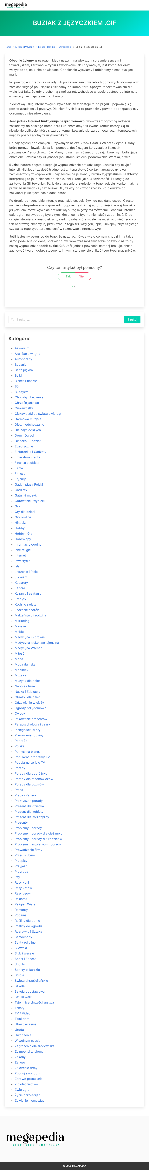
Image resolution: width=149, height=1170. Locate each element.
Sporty (20, 964)
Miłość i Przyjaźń (24, 46)
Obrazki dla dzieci (28, 697)
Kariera (20, 588)
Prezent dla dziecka (29, 806)
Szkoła (20, 986)
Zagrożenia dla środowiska (35, 1046)
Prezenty (21, 822)
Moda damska (25, 664)
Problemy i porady (28, 828)
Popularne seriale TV (30, 762)
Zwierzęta (22, 1090)
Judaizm (21, 577)
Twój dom (22, 1019)
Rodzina (21, 915)
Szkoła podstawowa (30, 991)
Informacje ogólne (28, 544)
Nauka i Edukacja (27, 692)
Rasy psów (23, 893)
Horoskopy (23, 539)
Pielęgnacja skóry (28, 730)
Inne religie (23, 550)
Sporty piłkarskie (27, 970)
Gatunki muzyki (26, 495)
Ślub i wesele (24, 953)
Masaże (20, 626)
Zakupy (20, 1062)
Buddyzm (22, 392)
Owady (20, 713)
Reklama (21, 899)
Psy (17, 877)
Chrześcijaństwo (27, 403)
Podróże (21, 741)
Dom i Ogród (24, 435)
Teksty (19, 1008)
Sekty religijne (25, 942)
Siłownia (21, 948)
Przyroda (21, 871)
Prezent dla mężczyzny (32, 817)
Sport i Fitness (25, 959)
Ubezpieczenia (25, 1024)
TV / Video (22, 1013)
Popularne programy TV (32, 757)
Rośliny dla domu (27, 921)
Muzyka (20, 675)
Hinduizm (22, 523)
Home (8, 46)
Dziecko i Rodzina (28, 441)
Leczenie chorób (27, 610)
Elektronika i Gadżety (30, 452)
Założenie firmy (26, 1068)
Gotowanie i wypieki (30, 501)
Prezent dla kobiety (29, 811)
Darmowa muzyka (28, 419)
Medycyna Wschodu (29, 648)
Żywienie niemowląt (29, 1100)
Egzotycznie (24, 446)
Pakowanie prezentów (31, 719)
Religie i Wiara (25, 904)
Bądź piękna (24, 370)
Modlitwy (21, 670)
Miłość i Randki (46, 46)
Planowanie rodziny (29, 735)
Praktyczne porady (29, 801)
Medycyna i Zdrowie (30, 637)
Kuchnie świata (25, 604)
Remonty (21, 910)
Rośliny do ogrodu (28, 926)
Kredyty (20, 599)
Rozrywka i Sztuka (28, 931)
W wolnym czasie (27, 1040)
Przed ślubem (25, 855)
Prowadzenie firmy (28, 850)
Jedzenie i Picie (26, 572)
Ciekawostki (24, 408)
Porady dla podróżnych (32, 773)
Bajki (18, 375)
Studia (19, 975)
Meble (19, 632)
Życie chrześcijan (27, 1095)
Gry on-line (23, 517)
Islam (18, 566)
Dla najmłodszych (28, 430)
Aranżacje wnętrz (27, 354)
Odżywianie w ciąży (29, 702)
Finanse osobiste (27, 463)
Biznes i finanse (26, 381)
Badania (20, 364)
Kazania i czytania (28, 593)
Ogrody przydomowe (30, 708)
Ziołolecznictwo (26, 1084)
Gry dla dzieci (25, 512)
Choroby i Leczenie (29, 397)
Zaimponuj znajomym (30, 1051)
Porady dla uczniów (29, 784)
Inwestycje (22, 561)
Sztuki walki (23, 997)
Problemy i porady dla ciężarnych (39, 833)
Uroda (19, 1030)
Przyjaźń (21, 866)
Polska (19, 746)
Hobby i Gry (24, 533)
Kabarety (21, 583)
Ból (17, 386)
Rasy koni (22, 882)
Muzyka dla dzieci (28, 681)
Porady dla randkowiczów (34, 779)
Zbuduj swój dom (27, 1073)
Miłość (19, 653)
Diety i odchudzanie (29, 424)
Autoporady (23, 359)
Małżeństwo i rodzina (30, 615)
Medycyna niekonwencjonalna (37, 642)
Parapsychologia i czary (32, 724)
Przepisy (21, 861)
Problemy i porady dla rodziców (38, 839)
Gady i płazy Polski (29, 484)
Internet (20, 555)
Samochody (23, 937)
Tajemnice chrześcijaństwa (34, 1002)
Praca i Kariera (25, 795)
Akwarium (22, 348)
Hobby (20, 528)
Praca (19, 790)
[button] (144, 5)
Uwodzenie (65, 46)
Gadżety (21, 490)
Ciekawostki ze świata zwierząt (38, 414)
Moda (19, 659)
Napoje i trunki (25, 686)
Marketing (22, 621)
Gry (17, 506)
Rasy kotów (23, 888)
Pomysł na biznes (27, 752)
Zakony (20, 1057)
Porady (20, 768)
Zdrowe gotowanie (28, 1079)
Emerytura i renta (27, 457)
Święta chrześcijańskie (31, 980)
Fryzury (20, 479)
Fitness (20, 473)
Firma (19, 468)
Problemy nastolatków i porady (38, 844)
